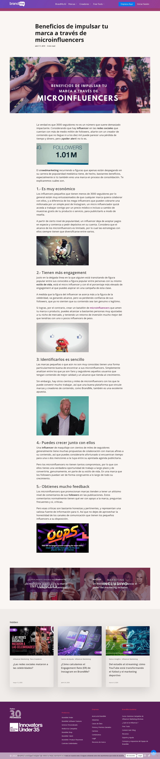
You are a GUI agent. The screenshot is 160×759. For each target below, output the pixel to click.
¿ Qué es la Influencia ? (130, 723)
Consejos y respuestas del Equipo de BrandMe (135, 742)
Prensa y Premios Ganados (101, 727)
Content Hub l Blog (129, 730)
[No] (157, 756)
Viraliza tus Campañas (69, 729)
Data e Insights (115, 659)
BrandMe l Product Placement (72, 740)
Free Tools (126, 726)
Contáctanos (96, 735)
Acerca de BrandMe (99, 716)
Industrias (95, 720)
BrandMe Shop (67, 732)
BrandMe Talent (67, 736)
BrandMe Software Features (72, 721)
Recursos (125, 734)
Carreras (95, 731)
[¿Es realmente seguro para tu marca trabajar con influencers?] (45, 584)
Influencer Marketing (21, 659)
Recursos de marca (99, 742)
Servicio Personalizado (70, 725)
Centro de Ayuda (67, 659)
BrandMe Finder (67, 717)
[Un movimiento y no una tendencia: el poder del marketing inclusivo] (115, 584)
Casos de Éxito (97, 724)
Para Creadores (36, 659)
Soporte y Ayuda (128, 737)
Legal (94, 738)
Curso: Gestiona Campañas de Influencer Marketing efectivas (132, 717)
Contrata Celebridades (69, 743)
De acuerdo (131, 755)
